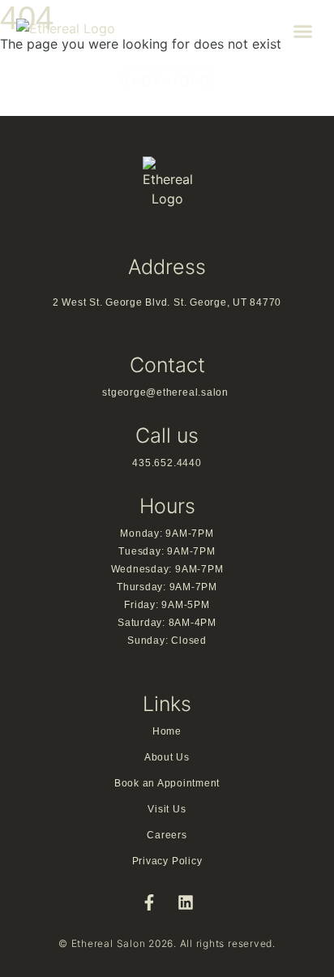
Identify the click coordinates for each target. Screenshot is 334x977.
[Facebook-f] (149, 902)
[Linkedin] (185, 902)
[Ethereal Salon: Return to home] (97, 31)
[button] (303, 31)
